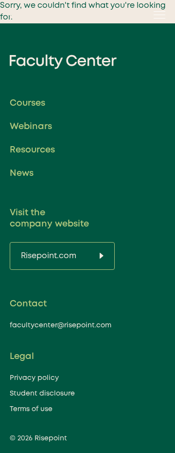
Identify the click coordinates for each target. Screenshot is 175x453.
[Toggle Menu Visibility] (156, 14)
